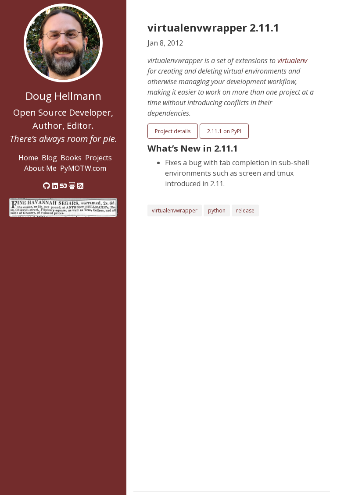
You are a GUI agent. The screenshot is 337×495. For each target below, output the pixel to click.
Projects (98, 158)
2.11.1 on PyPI (224, 131)
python (217, 210)
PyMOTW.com (83, 168)
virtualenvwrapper (174, 210)
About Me (40, 168)
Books (71, 158)
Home (28, 158)
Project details (172, 131)
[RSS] (80, 186)
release (245, 210)
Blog (49, 158)
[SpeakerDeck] (63, 186)
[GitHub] (46, 186)
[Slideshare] (71, 186)
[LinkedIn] (55, 186)
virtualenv (292, 60)
